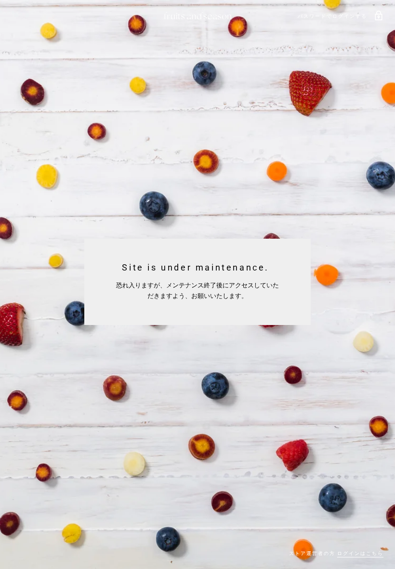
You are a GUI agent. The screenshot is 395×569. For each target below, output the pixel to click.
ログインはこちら (360, 553)
